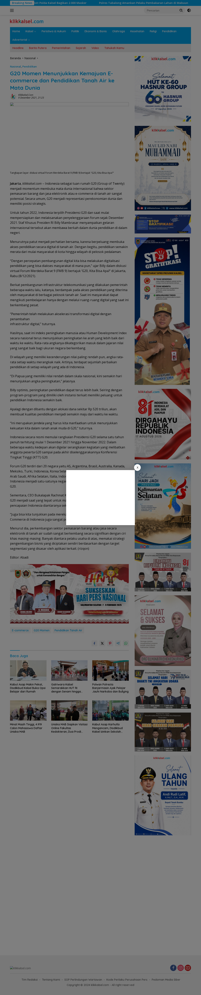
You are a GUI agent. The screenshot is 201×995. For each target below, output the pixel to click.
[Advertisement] (100, 497)
